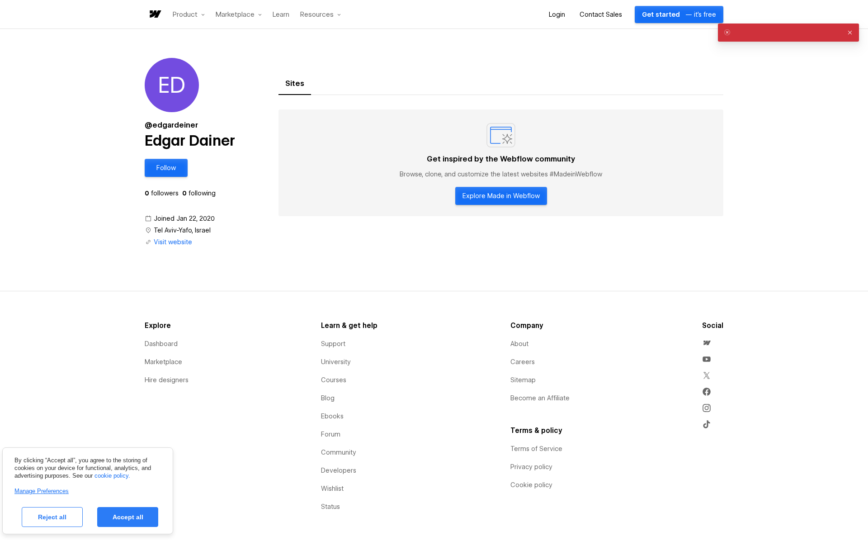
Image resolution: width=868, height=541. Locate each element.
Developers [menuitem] (338, 470)
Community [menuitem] (338, 452)
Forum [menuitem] (330, 434)
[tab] (294, 83)
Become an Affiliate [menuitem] (540, 398)
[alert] (788, 33)
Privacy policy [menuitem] (531, 466)
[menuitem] (706, 342)
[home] (154, 15)
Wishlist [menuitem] (332, 488)
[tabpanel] (500, 163)
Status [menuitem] (330, 506)
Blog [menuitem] (328, 398)
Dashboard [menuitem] (161, 343)
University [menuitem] (336, 361)
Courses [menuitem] (333, 380)
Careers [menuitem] (522, 361)
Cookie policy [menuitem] (531, 485)
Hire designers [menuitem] (167, 380)
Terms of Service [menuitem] (536, 448)
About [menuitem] (519, 343)
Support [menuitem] (333, 343)
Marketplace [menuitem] (163, 361)
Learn (281, 15)
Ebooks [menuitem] (332, 416)
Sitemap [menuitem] (523, 380)
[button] (188, 14)
